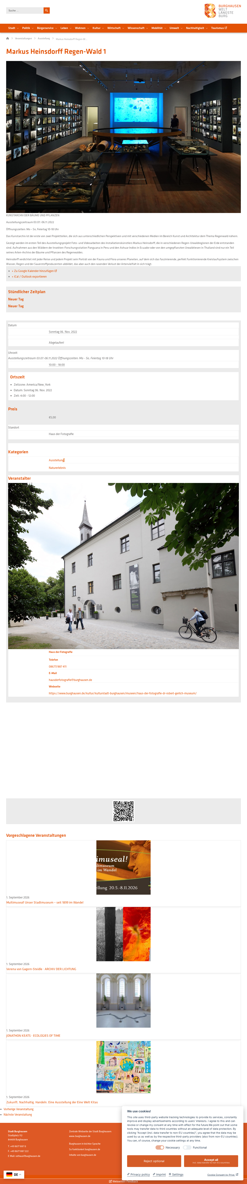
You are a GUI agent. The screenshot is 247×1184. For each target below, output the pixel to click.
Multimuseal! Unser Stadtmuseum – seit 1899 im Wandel (44, 902)
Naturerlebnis (57, 468)
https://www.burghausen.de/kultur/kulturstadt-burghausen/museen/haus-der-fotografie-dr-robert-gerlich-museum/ (123, 693)
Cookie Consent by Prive (221, 1175)
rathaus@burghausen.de (28, 1156)
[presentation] (160, 1147)
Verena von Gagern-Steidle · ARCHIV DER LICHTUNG (41, 969)
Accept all (211, 1161)
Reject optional (154, 1161)
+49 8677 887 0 (18, 1146)
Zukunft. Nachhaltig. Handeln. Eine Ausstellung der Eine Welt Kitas (52, 1102)
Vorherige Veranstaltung (18, 1109)
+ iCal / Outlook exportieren (29, 276)
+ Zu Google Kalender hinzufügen (33, 271)
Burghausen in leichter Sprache (85, 1143)
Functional (200, 1147)
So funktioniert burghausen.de (84, 1149)
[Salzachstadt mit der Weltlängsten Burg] (223, 11)
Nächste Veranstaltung (18, 1114)
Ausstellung (56, 460)
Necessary (173, 1147)
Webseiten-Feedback (125, 1181)
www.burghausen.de (79, 1136)
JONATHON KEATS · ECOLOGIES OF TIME (33, 1035)
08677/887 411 (58, 666)
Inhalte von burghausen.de (82, 1154)
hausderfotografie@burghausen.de (70, 680)
